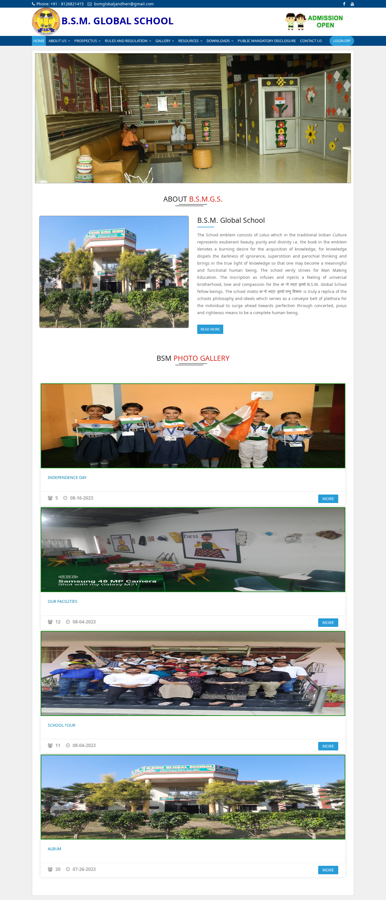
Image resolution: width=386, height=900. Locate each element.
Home (38, 40)
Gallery (162, 40)
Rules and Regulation (126, 40)
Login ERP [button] (341, 40)
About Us (57, 40)
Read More (210, 329)
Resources (188, 40)
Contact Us (311, 40)
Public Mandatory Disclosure (267, 40)
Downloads (218, 40)
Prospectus (85, 40)
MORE (328, 498)
